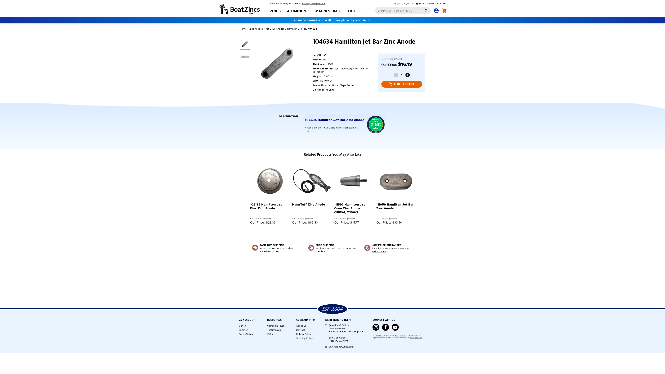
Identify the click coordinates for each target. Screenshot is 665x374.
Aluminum (297, 11)
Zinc (274, 11)
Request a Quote (403, 3)
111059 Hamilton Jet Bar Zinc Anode (395, 206)
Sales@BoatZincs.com (313, 3)
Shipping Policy (304, 338)
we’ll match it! (379, 251)
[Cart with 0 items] (444, 10)
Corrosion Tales (275, 325)
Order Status (245, 334)
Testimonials (274, 330)
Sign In (242, 325)
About (430, 3)
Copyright (379, 335)
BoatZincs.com (401, 335)
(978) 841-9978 (290, 3)
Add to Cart (404, 84)
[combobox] (403, 10)
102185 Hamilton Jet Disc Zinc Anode (266, 206)
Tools (352, 11)
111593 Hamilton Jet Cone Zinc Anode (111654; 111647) (349, 208)
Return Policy (303, 334)
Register (243, 330)
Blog (421, 3)
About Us (301, 325)
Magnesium (326, 11)
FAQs (270, 334)
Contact (442, 3)
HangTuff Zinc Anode (308, 204)
